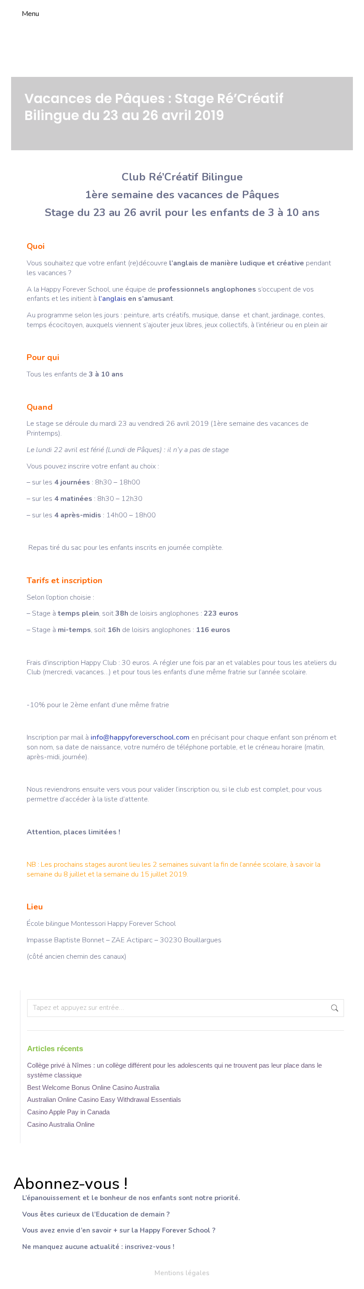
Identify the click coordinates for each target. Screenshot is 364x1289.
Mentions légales (182, 1273)
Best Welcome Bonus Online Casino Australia (93, 1087)
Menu (30, 14)
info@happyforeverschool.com (140, 737)
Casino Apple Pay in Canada (68, 1112)
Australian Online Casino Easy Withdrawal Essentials (104, 1099)
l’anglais (113, 299)
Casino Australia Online (61, 1124)
